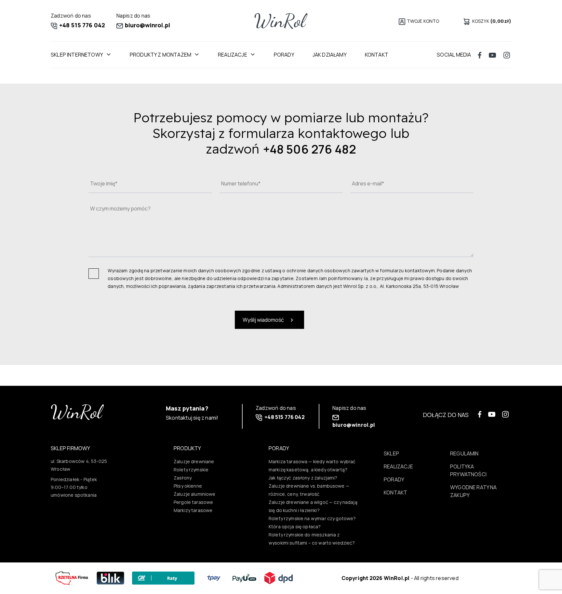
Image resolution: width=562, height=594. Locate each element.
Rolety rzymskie (191, 469)
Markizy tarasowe (193, 510)
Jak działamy (330, 54)
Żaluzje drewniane (194, 461)
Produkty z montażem (160, 54)
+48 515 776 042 (81, 25)
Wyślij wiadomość (264, 319)
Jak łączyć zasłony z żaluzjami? (303, 478)
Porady (284, 54)
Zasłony (183, 478)
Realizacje (232, 54)
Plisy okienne (188, 486)
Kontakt (376, 54)
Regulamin (464, 453)
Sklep (391, 453)
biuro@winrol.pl (147, 25)
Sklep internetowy (77, 54)
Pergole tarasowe (193, 502)
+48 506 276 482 (309, 149)
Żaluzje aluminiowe (195, 494)
